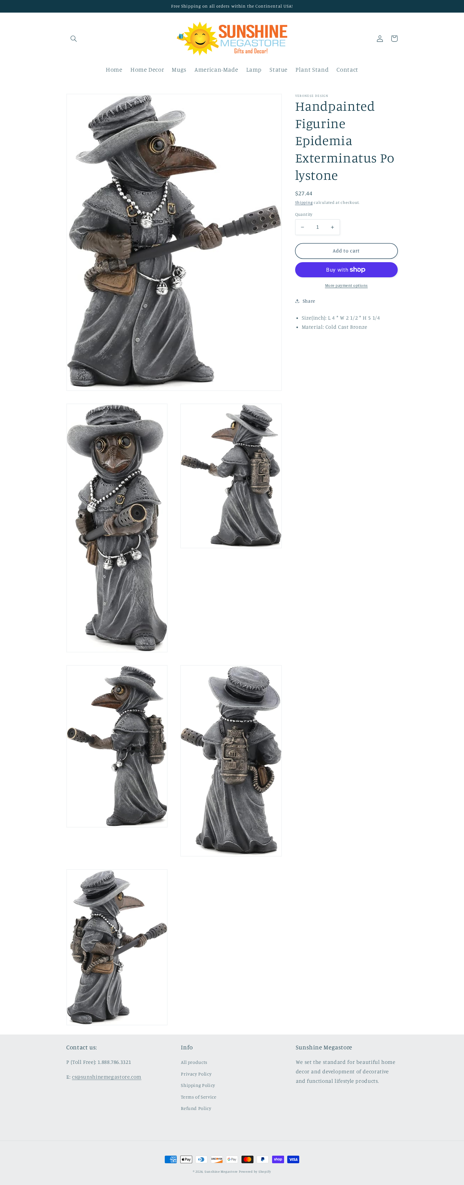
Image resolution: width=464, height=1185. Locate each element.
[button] (73, 38)
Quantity (303, 214)
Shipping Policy (198, 1085)
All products (194, 1062)
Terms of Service (198, 1097)
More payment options (346, 285)
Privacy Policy (196, 1073)
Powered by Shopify (255, 1171)
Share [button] (309, 301)
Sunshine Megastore (221, 1171)
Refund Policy (196, 1108)
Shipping (304, 202)
